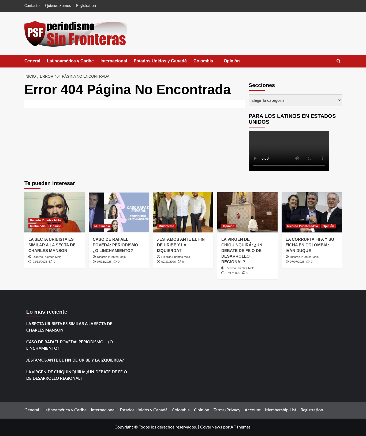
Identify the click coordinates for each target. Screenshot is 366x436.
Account (253, 410)
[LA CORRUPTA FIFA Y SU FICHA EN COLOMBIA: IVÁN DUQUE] (312, 212)
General (32, 61)
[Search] (338, 61)
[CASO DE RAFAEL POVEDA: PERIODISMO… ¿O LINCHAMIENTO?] (119, 212)
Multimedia (38, 226)
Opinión (237, 63)
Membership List (280, 410)
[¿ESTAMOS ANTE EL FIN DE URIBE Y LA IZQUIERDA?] (183, 212)
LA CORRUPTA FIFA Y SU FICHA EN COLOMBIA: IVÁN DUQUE (310, 245)
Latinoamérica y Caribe (70, 61)
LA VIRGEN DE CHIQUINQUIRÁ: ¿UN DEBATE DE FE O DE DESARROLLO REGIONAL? (241, 250)
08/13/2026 (40, 261)
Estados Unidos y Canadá (160, 61)
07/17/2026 (233, 273)
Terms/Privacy (227, 410)
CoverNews (211, 427)
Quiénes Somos (58, 6)
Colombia (208, 63)
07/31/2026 (104, 261)
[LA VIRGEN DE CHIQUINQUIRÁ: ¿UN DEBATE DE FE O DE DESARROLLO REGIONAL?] (247, 212)
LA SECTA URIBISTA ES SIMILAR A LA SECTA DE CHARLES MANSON (52, 245)
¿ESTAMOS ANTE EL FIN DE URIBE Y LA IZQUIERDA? (181, 245)
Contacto (32, 6)
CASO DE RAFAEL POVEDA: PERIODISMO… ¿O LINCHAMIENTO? (117, 245)
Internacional (113, 61)
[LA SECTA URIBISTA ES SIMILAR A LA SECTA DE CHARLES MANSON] (54, 212)
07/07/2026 (297, 261)
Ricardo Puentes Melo (45, 220)
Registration (86, 6)
